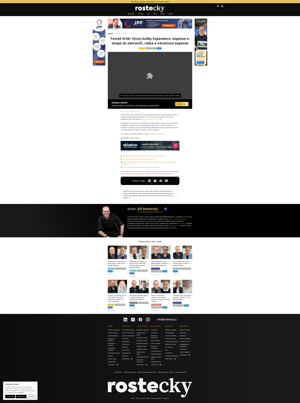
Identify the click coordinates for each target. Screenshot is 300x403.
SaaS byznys (183, 349)
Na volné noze (156, 304)
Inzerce (162, 14)
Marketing (117, 33)
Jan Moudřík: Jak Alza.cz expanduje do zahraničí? (139, 159)
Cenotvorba (154, 333)
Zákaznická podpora (143, 357)
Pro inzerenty (118, 372)
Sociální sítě (168, 353)
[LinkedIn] (125, 319)
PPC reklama (169, 347)
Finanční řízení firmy (128, 333)
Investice (111, 268)
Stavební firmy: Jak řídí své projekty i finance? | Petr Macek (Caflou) (182, 297)
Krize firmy (125, 338)
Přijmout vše (10, 396)
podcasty (183, 219)
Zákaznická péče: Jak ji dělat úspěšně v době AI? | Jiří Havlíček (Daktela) (160, 263)
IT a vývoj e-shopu (142, 338)
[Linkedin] (149, 181)
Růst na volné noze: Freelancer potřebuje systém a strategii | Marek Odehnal (160, 298)
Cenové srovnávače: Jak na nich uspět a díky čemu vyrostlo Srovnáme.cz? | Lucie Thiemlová (117, 298)
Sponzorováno (150, 48)
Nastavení (31, 396)
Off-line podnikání (185, 338)
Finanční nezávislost (114, 330)
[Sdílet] (160, 181)
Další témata (111, 364)
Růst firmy (133, 303)
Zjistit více (21, 392)
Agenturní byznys (185, 330)
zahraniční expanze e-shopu (150, 119)
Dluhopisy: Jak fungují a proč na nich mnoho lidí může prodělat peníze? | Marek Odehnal (138, 264)
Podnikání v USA (184, 341)
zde (129, 198)
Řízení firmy (155, 268)
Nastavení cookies (180, 372)
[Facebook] (140, 319)
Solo (148, 14)
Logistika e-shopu (142, 340)
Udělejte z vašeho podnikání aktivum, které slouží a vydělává (151, 1)
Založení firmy (112, 362)
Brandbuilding (169, 333)
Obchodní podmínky (130, 372)
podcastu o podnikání (156, 134)
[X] (155, 181)
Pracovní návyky (155, 343)
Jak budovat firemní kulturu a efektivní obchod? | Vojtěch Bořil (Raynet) (139, 297)
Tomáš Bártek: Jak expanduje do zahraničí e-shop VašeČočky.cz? (144, 156)
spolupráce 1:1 (175, 225)
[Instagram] (148, 319)
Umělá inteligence (185, 352)
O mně (170, 14)
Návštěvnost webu (170, 344)
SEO (166, 350)
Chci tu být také (100, 66)
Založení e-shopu (142, 349)
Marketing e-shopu (142, 343)
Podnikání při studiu (114, 353)
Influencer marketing (171, 341)
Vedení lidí (125, 356)
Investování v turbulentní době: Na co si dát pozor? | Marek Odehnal (117, 263)
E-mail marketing (170, 338)
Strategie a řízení (142, 346)
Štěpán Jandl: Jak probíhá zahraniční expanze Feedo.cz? (141, 167)
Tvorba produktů (156, 351)
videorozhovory (173, 219)
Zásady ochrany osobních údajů (146, 372)
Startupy (110, 356)
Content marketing (170, 336)
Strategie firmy (126, 353)
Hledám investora (113, 333)
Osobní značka (155, 340)
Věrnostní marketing (171, 356)
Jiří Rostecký (126, 111)
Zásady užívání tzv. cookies (165, 372)
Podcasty (141, 14)
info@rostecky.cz (166, 319)
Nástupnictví (126, 341)
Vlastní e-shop (112, 359)
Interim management (128, 336)
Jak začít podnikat (113, 336)
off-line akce (181, 223)
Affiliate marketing (170, 330)
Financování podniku (128, 330)
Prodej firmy (125, 344)
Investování (183, 333)
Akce (155, 14)
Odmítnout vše (21, 396)
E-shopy (124, 33)
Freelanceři (154, 330)
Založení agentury (156, 354)
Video (159, 48)
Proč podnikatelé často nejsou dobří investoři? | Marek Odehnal (181, 263)
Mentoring (131, 14)
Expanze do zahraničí (143, 330)
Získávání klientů (156, 362)
